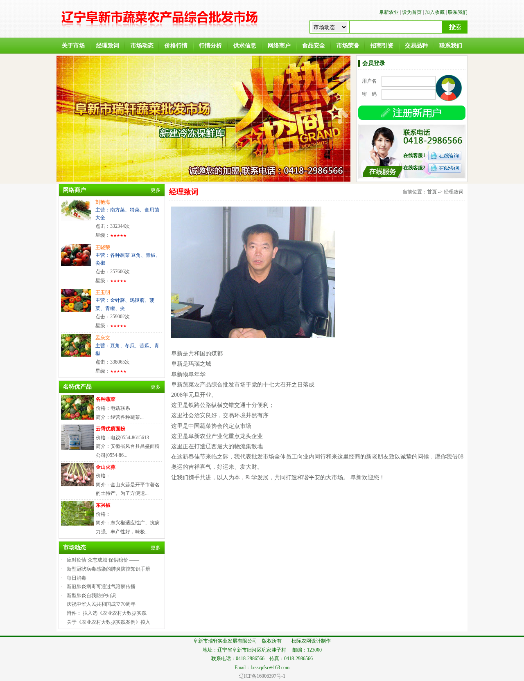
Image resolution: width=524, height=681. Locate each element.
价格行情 (176, 46)
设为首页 (412, 12)
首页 (432, 192)
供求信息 (244, 46)
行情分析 (210, 46)
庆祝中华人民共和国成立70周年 (101, 604)
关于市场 (73, 46)
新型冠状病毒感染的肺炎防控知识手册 (108, 569)
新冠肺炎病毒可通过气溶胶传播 (101, 586)
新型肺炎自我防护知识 (91, 595)
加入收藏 (435, 12)
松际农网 (301, 641)
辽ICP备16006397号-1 (262, 676)
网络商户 (279, 46)
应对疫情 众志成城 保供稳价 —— (103, 560)
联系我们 (458, 12)
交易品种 (416, 46)
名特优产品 (77, 387)
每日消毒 (76, 578)
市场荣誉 (348, 46)
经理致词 (107, 46)
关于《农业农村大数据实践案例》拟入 (108, 622)
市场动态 (142, 46)
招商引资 (381, 46)
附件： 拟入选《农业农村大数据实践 (107, 613)
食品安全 (313, 46)
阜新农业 (389, 12)
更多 (155, 190)
